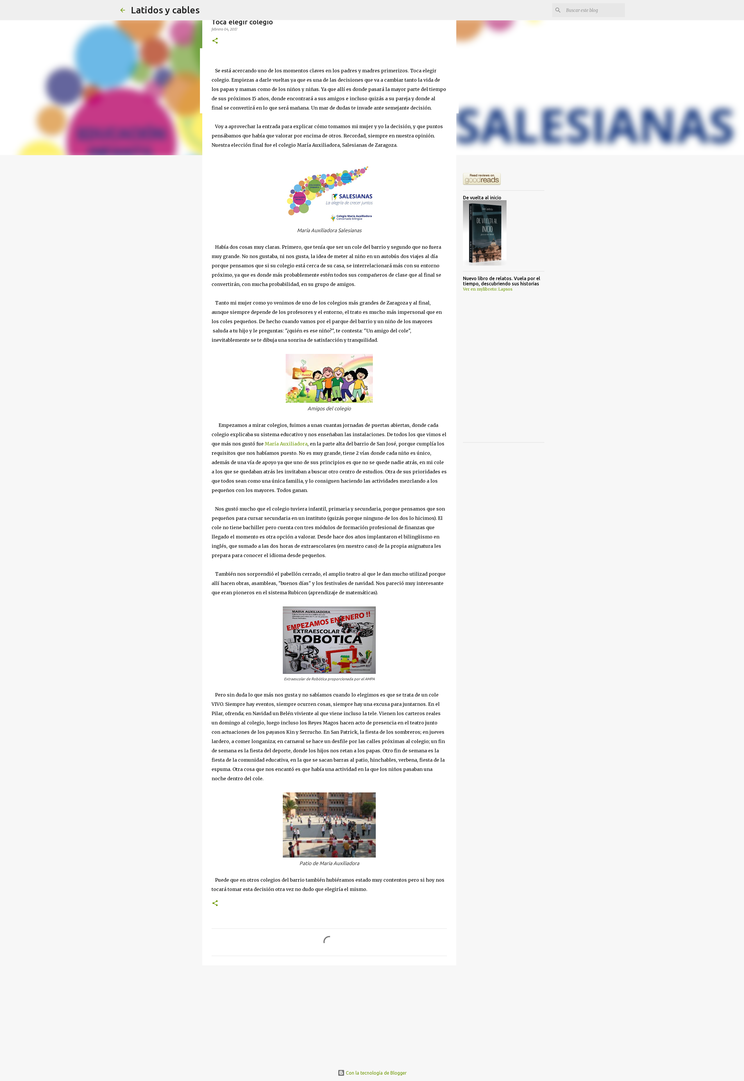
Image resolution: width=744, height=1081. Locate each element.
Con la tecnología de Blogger (376, 1072)
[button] (215, 41)
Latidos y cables (165, 10)
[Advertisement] (329, 1014)
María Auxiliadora (286, 444)
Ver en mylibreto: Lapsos (487, 289)
